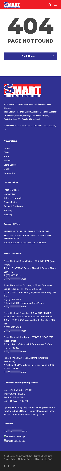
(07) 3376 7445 (13, 299)
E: (16, 431)
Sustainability (10, 194)
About (7, 152)
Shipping (8, 214)
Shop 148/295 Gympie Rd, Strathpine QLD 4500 (29, 344)
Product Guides (11, 190)
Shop (6, 156)
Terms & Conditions (13, 206)
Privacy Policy (10, 202)
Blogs (6, 169)
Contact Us (9, 173)
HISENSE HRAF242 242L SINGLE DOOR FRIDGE (26, 231)
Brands (7, 160)
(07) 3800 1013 (13, 275)
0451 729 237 (12, 348)
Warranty (8, 210)
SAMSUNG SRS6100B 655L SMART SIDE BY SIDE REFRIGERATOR (27, 237)
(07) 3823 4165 (13, 327)
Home (7, 148)
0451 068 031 (13, 303)
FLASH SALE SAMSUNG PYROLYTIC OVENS (25, 242)
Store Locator (11, 164)
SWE (50, 459)
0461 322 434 (12, 368)
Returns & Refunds (13, 198)
